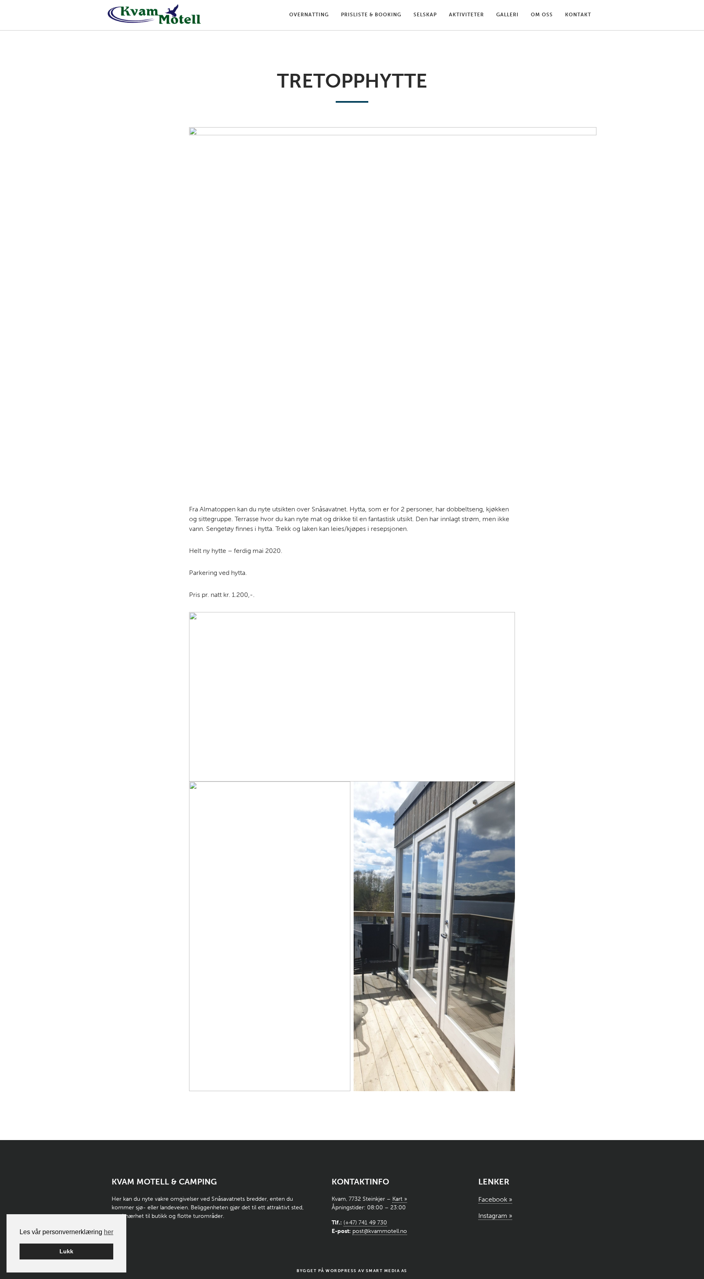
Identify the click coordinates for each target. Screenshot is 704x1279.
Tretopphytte (352, 80)
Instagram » (495, 1216)
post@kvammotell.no (379, 1231)
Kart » (399, 1198)
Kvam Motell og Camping (154, 14)
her (108, 1231)
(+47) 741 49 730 (365, 1222)
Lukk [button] (66, 1251)
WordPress (341, 1270)
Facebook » (495, 1199)
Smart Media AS (386, 1270)
